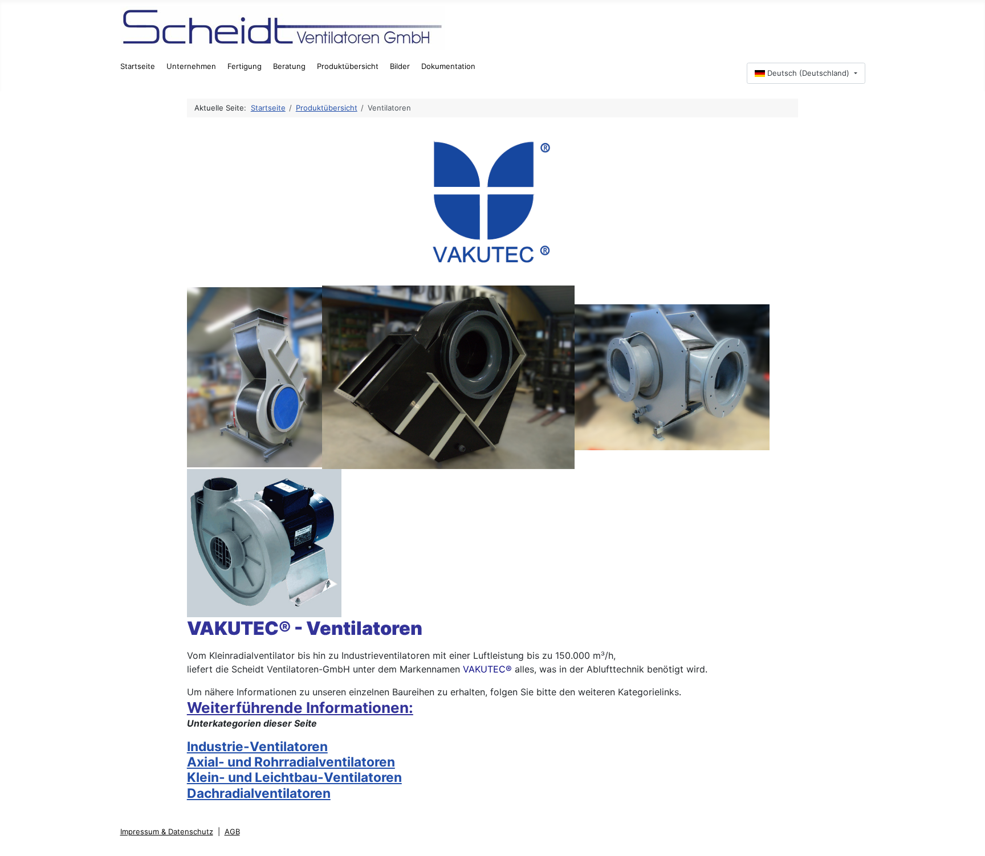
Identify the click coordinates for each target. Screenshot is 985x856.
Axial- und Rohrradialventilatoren (291, 761)
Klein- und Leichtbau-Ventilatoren (294, 777)
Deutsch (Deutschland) (808, 73)
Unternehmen (191, 66)
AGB (232, 831)
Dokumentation (448, 66)
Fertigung (244, 66)
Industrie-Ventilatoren (257, 746)
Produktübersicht (347, 66)
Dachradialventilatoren (259, 793)
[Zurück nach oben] (969, 839)
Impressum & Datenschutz (166, 831)
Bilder (400, 66)
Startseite (137, 66)
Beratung (289, 66)
